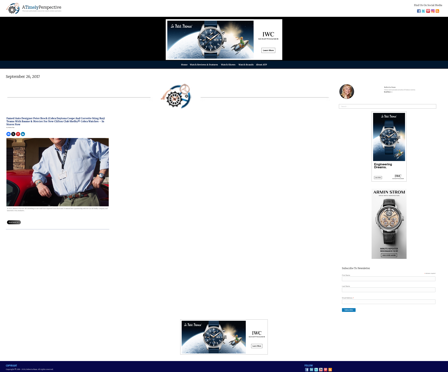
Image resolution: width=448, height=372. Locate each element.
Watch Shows (228, 64)
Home (184, 64)
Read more (12, 222)
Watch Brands (246, 64)
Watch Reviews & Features (204, 64)
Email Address (348, 298)
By (10, 127)
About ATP (261, 64)
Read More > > (388, 92)
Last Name (346, 286)
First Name (346, 275)
